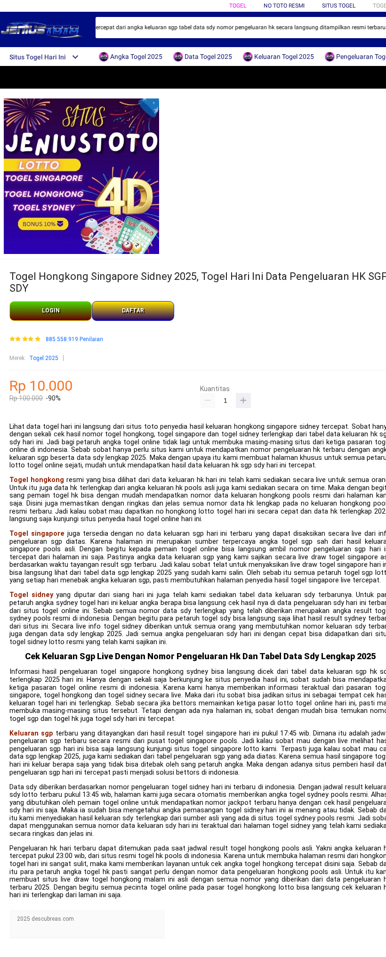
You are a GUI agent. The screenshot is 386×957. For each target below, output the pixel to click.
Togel (237, 5)
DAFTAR (133, 310)
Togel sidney (31, 595)
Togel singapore (36, 534)
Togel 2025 (43, 358)
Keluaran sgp (31, 733)
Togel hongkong (36, 480)
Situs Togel (338, 5)
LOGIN (51, 310)
